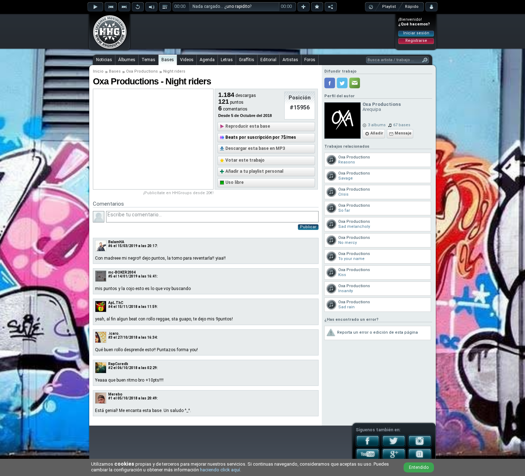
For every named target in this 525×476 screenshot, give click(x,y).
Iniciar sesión (416, 33)
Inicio (98, 71)
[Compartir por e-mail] (354, 83)
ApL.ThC (115, 303)
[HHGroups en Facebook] (368, 445)
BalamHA (116, 242)
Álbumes (126, 59)
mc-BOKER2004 (122, 272)
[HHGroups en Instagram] (420, 445)
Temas (148, 59)
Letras (227, 59)
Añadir (376, 133)
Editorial (268, 59)
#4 (110, 307)
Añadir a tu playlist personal (254, 171)
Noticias (104, 59)
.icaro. (114, 333)
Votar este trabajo (245, 160)
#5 (110, 276)
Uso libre (234, 182)
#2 (110, 368)
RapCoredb (118, 364)
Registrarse (416, 40)
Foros (309, 59)
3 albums (377, 125)
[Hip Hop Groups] (108, 48)
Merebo (115, 394)
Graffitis (246, 59)
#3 (110, 337)
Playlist (389, 6)
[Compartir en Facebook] (329, 83)
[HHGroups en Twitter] (394, 445)
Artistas (290, 59)
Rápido (412, 6)
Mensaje (403, 133)
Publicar (308, 227)
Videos (187, 59)
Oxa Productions (142, 71)
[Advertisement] (263, 31)
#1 (110, 398)
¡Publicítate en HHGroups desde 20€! (178, 193)
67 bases (401, 125)
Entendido (419, 467)
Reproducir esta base (247, 126)
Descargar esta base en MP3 (255, 148)
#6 (110, 246)
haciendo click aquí (220, 469)
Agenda (207, 59)
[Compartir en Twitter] (342, 83)
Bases (167, 59)
